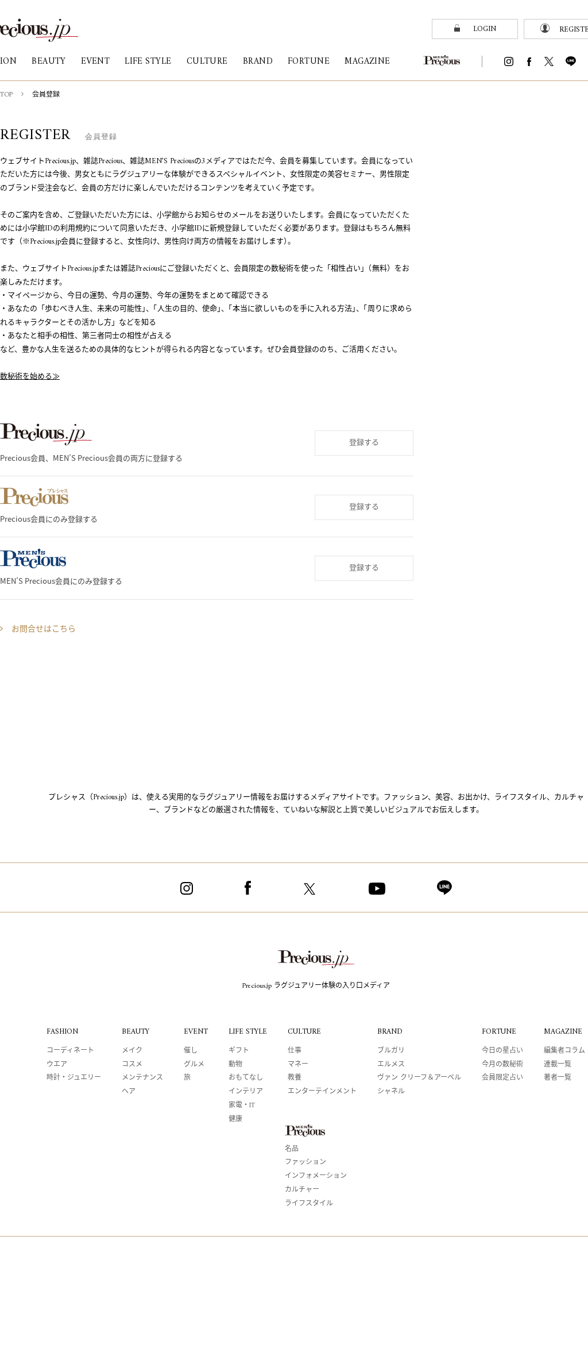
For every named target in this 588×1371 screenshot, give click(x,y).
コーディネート (70, 1051)
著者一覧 (557, 1078)
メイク (132, 1051)
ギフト (239, 1051)
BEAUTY (135, 1031)
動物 (235, 1065)
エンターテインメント (322, 1092)
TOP (6, 95)
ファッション (305, 1163)
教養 (294, 1078)
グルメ (194, 1065)
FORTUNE (499, 1031)
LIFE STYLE (248, 1031)
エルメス (391, 1065)
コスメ (132, 1065)
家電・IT (242, 1106)
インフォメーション (316, 1176)
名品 (292, 1149)
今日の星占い (502, 1051)
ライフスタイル (309, 1204)
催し (191, 1051)
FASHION (62, 1031)
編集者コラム (564, 1051)
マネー (298, 1065)
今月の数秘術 (502, 1065)
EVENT (196, 1031)
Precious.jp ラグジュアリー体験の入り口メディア (316, 986)
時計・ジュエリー (74, 1078)
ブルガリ (391, 1051)
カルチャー (302, 1190)
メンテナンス (142, 1078)
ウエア (57, 1065)
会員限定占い (502, 1078)
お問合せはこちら (43, 629)
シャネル (391, 1092)
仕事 (294, 1051)
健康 (235, 1120)
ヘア (129, 1092)
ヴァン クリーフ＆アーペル (419, 1078)
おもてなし (246, 1078)
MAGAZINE (563, 1031)
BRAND (390, 1031)
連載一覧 (557, 1065)
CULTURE (304, 1031)
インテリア (246, 1092)
